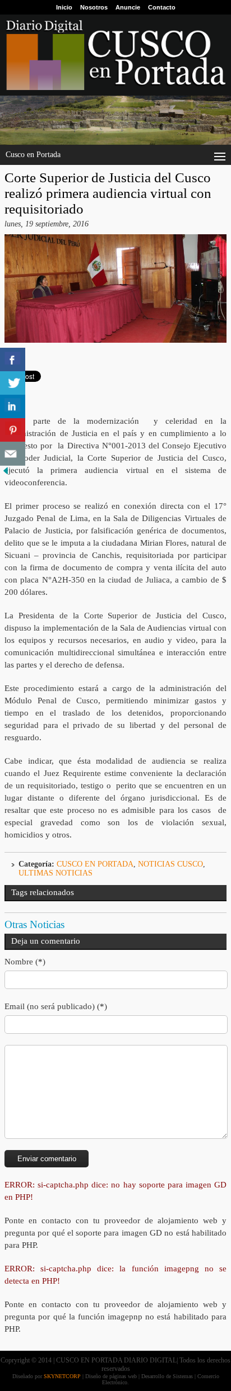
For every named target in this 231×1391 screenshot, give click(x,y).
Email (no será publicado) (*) (55, 1006)
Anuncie (128, 7)
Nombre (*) (24, 961)
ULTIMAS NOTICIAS (56, 873)
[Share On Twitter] (12, 383)
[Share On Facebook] (12, 360)
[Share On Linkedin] (12, 407)
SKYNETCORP (62, 1376)
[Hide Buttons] (5, 474)
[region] (115, 120)
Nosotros (94, 7)
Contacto (161, 7)
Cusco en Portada (95, 864)
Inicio (64, 7)
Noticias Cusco (170, 864)
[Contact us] (12, 454)
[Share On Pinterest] (12, 430)
